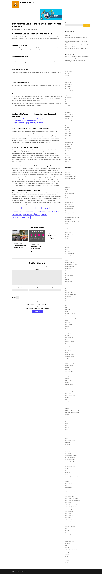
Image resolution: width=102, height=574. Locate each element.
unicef (66, 489)
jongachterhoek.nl (26, 2)
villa (66, 528)
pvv (66, 431)
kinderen (67, 326)
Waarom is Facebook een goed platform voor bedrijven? (29, 122)
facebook (52, 208)
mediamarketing (69, 371)
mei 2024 (67, 129)
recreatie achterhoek (70, 436)
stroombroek (68, 474)
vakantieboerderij (69, 496)
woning (67, 552)
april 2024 (67, 131)
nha (66, 399)
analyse (32, 208)
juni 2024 (67, 127)
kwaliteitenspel (69, 337)
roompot (67, 444)
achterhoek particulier (70, 176)
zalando (67, 556)
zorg (66, 562)
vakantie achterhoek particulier (72, 492)
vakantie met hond (69, 494)
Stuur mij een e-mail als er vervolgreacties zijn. (38, 304)
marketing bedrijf (69, 356)
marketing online (69, 361)
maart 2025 (68, 108)
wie (66, 545)
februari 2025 (68, 110)
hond (66, 307)
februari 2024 (68, 135)
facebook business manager (72, 264)
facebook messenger (70, 266)
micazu (67, 378)
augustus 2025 (68, 97)
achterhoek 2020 (69, 174)
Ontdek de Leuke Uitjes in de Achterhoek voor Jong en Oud (77, 57)
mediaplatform (69, 376)
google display (68, 281)
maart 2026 (68, 82)
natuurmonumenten (70, 395)
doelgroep (45, 208)
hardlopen (67, 298)
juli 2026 (67, 73)
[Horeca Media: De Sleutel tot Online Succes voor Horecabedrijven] (37, 236)
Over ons (79, 2)
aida (66, 183)
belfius (66, 195)
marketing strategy (70, 363)
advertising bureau (69, 180)
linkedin (67, 352)
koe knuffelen (68, 331)
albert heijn (68, 187)
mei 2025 (67, 103)
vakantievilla (68, 517)
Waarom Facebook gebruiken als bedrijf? (25, 124)
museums (67, 386)
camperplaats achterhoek (71, 225)
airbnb (66, 185)
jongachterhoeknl (18, 29)
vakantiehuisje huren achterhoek (73, 509)
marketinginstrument (41, 211)
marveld (67, 367)
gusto (66, 290)
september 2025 (69, 95)
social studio (68, 464)
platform (37, 214)
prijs (66, 425)
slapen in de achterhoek (71, 449)
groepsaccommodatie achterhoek (73, 286)
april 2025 (67, 105)
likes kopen (68, 350)
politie (66, 423)
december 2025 (69, 88)
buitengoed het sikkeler (70, 213)
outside (67, 419)
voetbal (67, 530)
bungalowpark (68, 219)
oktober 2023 (68, 144)
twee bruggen (68, 483)
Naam (20, 288)
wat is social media (69, 541)
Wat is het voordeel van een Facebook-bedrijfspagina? (29, 119)
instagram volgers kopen (71, 318)
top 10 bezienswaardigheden (72, 477)
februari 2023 (68, 161)
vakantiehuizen (69, 511)
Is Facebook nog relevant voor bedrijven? (25, 120)
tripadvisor (67, 479)
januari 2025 (68, 112)
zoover (67, 560)
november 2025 (69, 90)
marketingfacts (69, 365)
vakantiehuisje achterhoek (71, 507)
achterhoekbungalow (70, 178)
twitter (67, 485)
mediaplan (67, 373)
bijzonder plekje (69, 202)
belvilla (67, 198)
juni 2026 (67, 75)
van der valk (68, 522)
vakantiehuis (68, 502)
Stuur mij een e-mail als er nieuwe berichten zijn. (37, 308)
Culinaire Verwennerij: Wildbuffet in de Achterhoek (20, 247)
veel (66, 524)
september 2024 (69, 120)
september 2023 (69, 146)
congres (67, 236)
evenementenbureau (70, 258)
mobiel (67, 382)
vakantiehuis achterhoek (71, 504)
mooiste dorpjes (69, 384)
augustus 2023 (68, 148)
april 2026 (67, 80)
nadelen (67, 389)
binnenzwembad (69, 204)
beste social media (69, 200)
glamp (66, 277)
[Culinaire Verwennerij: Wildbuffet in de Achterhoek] (20, 235)
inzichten (22, 211)
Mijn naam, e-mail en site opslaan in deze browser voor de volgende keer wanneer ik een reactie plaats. (38, 295)
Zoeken (67, 23)
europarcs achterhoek (70, 253)
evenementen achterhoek (71, 255)
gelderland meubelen (70, 273)
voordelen (44, 214)
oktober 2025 (68, 93)
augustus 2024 (68, 123)
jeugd (66, 320)
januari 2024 (68, 138)
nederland (67, 397)
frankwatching (68, 268)
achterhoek (68, 172)
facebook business (69, 262)
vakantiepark (68, 513)
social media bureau (70, 457)
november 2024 (69, 116)
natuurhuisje (68, 393)
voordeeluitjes (68, 534)
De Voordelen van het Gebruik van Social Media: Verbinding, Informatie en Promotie (76, 38)
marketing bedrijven (70, 358)
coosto (67, 240)
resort (66, 438)
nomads (67, 401)
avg (66, 191)
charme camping (69, 234)
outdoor (67, 416)
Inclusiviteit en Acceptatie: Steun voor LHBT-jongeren (53, 237)
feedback (15, 211)
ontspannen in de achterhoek (72, 412)
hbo (66, 301)
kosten (67, 335)
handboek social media (70, 294)
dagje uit (67, 245)
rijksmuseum (68, 442)
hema (66, 303)
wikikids (67, 547)
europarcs (67, 251)
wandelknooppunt (69, 537)
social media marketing (70, 461)
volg (66, 532)
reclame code (68, 434)
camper (67, 223)
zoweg (66, 564)
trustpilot (67, 481)
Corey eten (67, 60)
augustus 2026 (68, 71)
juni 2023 (67, 153)
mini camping (68, 380)
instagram (67, 316)
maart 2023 (68, 159)
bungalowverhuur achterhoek (72, 221)
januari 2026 (68, 86)
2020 (66, 170)
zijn (66, 558)
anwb (66, 189)
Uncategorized (16, 208)
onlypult (67, 408)
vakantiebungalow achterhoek (72, 500)
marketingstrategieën (53, 211)
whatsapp (67, 543)
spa (66, 470)
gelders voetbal (69, 275)
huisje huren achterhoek (71, 313)
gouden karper (68, 283)
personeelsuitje (69, 421)
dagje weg (67, 247)
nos (66, 404)
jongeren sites (68, 324)
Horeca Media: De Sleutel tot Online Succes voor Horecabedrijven (36, 249)
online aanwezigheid (28, 214)
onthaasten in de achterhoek (72, 410)
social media (68, 453)
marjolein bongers (69, 354)
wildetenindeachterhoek (71, 549)
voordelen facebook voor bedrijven (21, 217)
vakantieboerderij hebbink (71, 498)
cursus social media (69, 243)
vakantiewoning (69, 519)
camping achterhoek (70, 228)
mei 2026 (67, 77)
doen (66, 249)
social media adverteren (71, 455)
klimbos (67, 328)
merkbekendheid (17, 214)
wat (66, 539)
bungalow (67, 215)
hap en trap (68, 296)
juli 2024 (67, 125)
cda (66, 230)
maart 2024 (68, 133)
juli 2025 (67, 99)
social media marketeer (70, 459)
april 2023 (67, 157)
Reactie (37, 269)
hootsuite (67, 309)
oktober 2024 (68, 118)
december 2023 (69, 140)
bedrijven (38, 208)
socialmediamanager (70, 466)
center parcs (68, 232)
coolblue (67, 238)
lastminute (67, 343)
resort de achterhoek (70, 440)
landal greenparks (69, 341)
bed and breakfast (69, 193)
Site (53, 288)
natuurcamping (69, 391)
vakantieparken (69, 515)
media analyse (68, 369)
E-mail (37, 288)
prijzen (67, 427)
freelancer (67, 270)
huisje (66, 311)
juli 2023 (67, 150)
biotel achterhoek (69, 206)
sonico (66, 468)
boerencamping (69, 208)
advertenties (25, 208)
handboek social (69, 292)
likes (66, 348)
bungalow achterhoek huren (72, 217)
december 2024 (69, 114)
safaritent (67, 446)
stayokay (67, 472)
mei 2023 (67, 155)
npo (66, 406)
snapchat (67, 451)
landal (66, 339)
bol (66, 210)
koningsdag (68, 333)
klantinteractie (30, 211)
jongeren (67, 322)
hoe (66, 305)
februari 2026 (68, 84)
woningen (67, 554)
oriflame (67, 414)
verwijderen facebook (70, 526)
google (67, 279)
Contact (86, 2)
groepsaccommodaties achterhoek (73, 288)
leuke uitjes (68, 346)
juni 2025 (67, 101)
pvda (66, 429)
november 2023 (69, 142)
